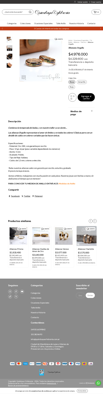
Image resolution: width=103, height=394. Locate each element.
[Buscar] (30, 12)
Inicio (70, 40)
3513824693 (36, 334)
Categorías (12, 23)
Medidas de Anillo (67, 183)
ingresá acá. (51, 383)
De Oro (83, 42)
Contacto (91, 23)
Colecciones (25, 23)
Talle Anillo (61, 23)
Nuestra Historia (76, 23)
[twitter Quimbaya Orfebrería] (16, 296)
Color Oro (72, 78)
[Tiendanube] (87, 383)
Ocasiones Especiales (43, 23)
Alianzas (77, 42)
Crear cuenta (96, 2)
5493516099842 (38, 329)
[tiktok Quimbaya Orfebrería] (10, 296)
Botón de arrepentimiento (18, 385)
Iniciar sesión (83, 2)
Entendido (82, 391)
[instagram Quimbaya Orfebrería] (10, 291)
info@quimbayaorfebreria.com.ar (45, 339)
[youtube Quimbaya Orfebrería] (22, 291)
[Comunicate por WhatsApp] (98, 383)
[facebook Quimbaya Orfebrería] (16, 291)
